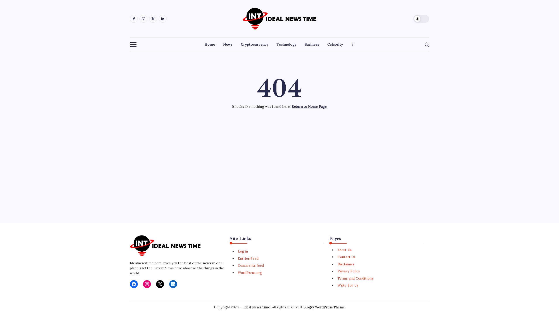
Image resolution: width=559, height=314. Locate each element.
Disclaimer (346, 264)
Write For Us (348, 285)
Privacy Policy (349, 271)
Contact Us (346, 257)
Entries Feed (248, 258)
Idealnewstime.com (145, 263)
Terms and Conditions (355, 278)
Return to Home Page (309, 106)
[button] (421, 19)
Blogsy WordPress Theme (324, 307)
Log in (243, 251)
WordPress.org (250, 273)
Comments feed (251, 265)
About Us (345, 250)
